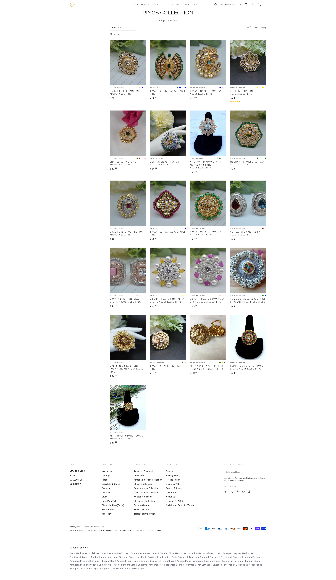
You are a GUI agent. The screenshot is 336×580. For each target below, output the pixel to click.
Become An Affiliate (176, 501)
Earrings (106, 475)
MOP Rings (138, 568)
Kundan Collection (143, 497)
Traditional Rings (175, 564)
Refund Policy (173, 480)
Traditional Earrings (231, 557)
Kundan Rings (184, 561)
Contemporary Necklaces (144, 553)
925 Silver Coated (120, 568)
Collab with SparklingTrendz (180, 505)
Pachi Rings (168, 561)
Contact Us (171, 492)
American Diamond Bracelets (123, 557)
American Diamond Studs (83, 564)
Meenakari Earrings (232, 561)
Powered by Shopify (77, 531)
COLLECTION (76, 480)
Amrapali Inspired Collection (148, 480)
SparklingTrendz (82, 527)
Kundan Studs (124, 561)
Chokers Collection (143, 484)
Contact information (153, 531)
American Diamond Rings (206, 561)
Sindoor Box (108, 509)
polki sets (164, 557)
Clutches (106, 492)
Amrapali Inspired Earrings (84, 568)
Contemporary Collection (146, 488)
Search (169, 471)
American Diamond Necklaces (204, 553)
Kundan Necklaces (118, 553)
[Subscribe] (264, 472)
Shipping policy (136, 531)
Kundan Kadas (98, 557)
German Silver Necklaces (173, 553)
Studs (104, 497)
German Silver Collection (146, 492)
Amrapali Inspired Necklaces (238, 553)
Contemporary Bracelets (147, 561)
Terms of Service (174, 488)
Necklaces (107, 471)
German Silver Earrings (198, 564)
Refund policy (93, 531)
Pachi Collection (142, 505)
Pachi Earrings (149, 557)
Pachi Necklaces (78, 553)
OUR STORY (76, 484)
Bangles (106, 488)
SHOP (72, 475)
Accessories (108, 514)
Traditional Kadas (79, 557)
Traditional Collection (144, 514)
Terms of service (121, 531)
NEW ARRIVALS (77, 471)
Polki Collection (141, 509)
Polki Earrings (179, 557)
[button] (246, 4)
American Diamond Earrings (203, 557)
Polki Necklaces (97, 553)
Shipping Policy (174, 484)
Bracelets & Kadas (111, 484)
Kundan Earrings (252, 557)
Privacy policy (106, 531)
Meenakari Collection (144, 501)
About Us (170, 497)
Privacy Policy (173, 475)
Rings (104, 480)
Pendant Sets (128, 564)
